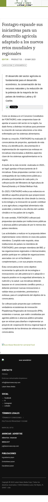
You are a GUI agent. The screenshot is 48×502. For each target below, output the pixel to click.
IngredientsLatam (8, 457)
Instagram (8, 403)
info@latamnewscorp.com (11, 382)
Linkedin (7, 406)
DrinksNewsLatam (8, 462)
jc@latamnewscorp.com (10, 446)
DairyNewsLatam (8, 466)
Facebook (7, 398)
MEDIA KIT (6, 442)
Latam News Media (8, 387)
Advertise (5, 438)
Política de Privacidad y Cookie (14, 421)
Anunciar (13, 438)
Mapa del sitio (7, 428)
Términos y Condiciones (11, 418)
